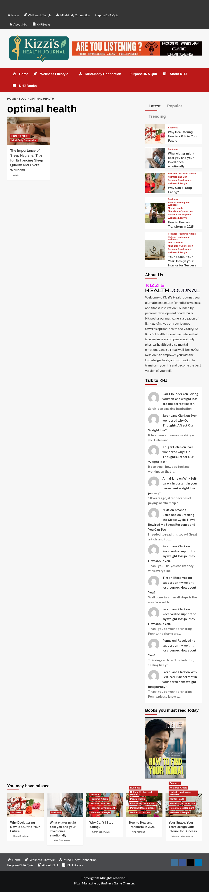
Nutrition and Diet (177, 177)
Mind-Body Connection (24, 140)
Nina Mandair (138, 832)
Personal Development (180, 180)
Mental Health (175, 208)
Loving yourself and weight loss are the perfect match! (180, 398)
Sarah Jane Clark (101, 832)
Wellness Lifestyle (177, 183)
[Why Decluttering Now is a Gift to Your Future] (155, 134)
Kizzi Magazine (85, 883)
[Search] (199, 73)
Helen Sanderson (21, 836)
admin (16, 175)
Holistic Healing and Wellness (179, 204)
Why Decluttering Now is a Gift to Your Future (183, 136)
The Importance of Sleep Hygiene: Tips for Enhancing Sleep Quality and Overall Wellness (26, 160)
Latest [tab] (154, 106)
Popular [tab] (174, 106)
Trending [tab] (156, 116)
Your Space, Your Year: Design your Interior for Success (182, 261)
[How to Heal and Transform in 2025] (155, 212)
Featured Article (20, 136)
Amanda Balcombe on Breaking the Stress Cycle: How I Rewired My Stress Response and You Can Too (171, 519)
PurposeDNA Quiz (106, 15)
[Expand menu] (70, 74)
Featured (173, 174)
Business (173, 128)
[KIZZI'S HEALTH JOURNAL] (173, 288)
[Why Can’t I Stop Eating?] (155, 182)
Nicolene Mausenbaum (182, 836)
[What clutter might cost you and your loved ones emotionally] (155, 157)
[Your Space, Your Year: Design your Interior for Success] (155, 249)
